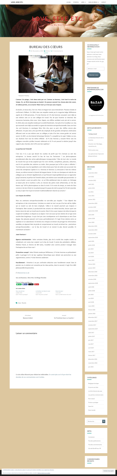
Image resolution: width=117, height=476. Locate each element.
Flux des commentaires (95, 444)
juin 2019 (90, 249)
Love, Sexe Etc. (17, 2)
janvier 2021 (91, 199)
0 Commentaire (57, 51)
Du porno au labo (93, 387)
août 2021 (91, 184)
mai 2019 (91, 253)
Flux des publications (94, 441)
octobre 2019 (92, 234)
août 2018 (91, 287)
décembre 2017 (92, 317)
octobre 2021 (92, 180)
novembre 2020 (92, 203)
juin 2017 (90, 340)
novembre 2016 (92, 363)
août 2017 (91, 332)
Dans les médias (93, 2)
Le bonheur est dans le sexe (43, 291)
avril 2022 (91, 176)
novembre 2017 (92, 321)
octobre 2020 (92, 207)
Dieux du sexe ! (59, 291)
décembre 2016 (92, 359)
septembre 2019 (93, 237)
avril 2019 (91, 256)
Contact (103, 2)
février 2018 (91, 310)
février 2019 (91, 264)
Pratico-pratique (93, 402)
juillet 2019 (91, 245)
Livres (83, 2)
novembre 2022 (92, 173)
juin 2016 (90, 367)
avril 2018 (91, 302)
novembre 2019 (92, 230)
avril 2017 (91, 348)
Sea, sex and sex (20, 291)
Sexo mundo (22, 303)
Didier (48, 51)
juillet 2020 (91, 218)
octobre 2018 (92, 279)
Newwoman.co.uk (23, 273)
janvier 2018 (91, 313)
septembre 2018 (93, 283)
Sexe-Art (90, 406)
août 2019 (91, 241)
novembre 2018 (92, 275)
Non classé (91, 398)
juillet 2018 (91, 291)
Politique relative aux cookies (44, 473)
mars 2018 (91, 306)
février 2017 (91, 355)
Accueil (69, 2)
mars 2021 (91, 195)
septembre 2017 (93, 329)
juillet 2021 (91, 188)
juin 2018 (90, 294)
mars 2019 (91, 260)
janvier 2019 (91, 268)
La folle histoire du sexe (95, 391)
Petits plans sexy (93, 150)
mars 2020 (91, 222)
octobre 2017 (92, 325)
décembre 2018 (92, 272)
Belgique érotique (93, 383)
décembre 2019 (92, 226)
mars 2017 (91, 351)
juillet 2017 (91, 336)
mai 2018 (91, 298)
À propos (76, 2)
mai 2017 (91, 344)
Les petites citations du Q (95, 395)
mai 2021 (91, 192)
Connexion (91, 437)
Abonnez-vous (93, 75)
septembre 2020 (93, 211)
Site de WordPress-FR (94, 448)
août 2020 (91, 214)
